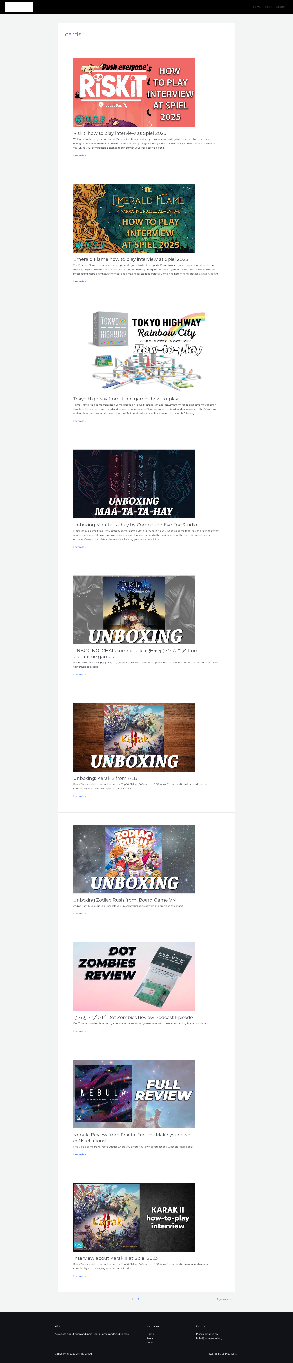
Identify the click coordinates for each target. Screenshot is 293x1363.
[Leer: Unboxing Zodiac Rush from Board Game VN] (134, 858)
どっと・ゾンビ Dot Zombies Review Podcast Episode (133, 1017)
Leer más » (79, 156)
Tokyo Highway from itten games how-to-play (125, 399)
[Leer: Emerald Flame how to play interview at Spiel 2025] (134, 218)
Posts (268, 6)
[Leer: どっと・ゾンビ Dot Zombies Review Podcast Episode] (134, 976)
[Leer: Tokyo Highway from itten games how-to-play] (146, 351)
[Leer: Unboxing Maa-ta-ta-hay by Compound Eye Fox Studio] (134, 483)
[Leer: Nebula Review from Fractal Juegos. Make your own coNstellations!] (134, 1093)
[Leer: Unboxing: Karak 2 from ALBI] (134, 737)
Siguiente (224, 1299)
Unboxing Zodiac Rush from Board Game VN (124, 900)
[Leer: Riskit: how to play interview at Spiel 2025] (134, 92)
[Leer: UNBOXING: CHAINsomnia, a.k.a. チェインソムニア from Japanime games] (134, 609)
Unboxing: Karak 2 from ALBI (106, 778)
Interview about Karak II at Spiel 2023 (115, 1258)
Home (257, 6)
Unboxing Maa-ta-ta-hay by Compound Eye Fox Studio (135, 525)
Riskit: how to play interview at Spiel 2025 (119, 133)
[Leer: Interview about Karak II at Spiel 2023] (134, 1217)
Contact (280, 6)
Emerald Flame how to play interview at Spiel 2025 (130, 259)
